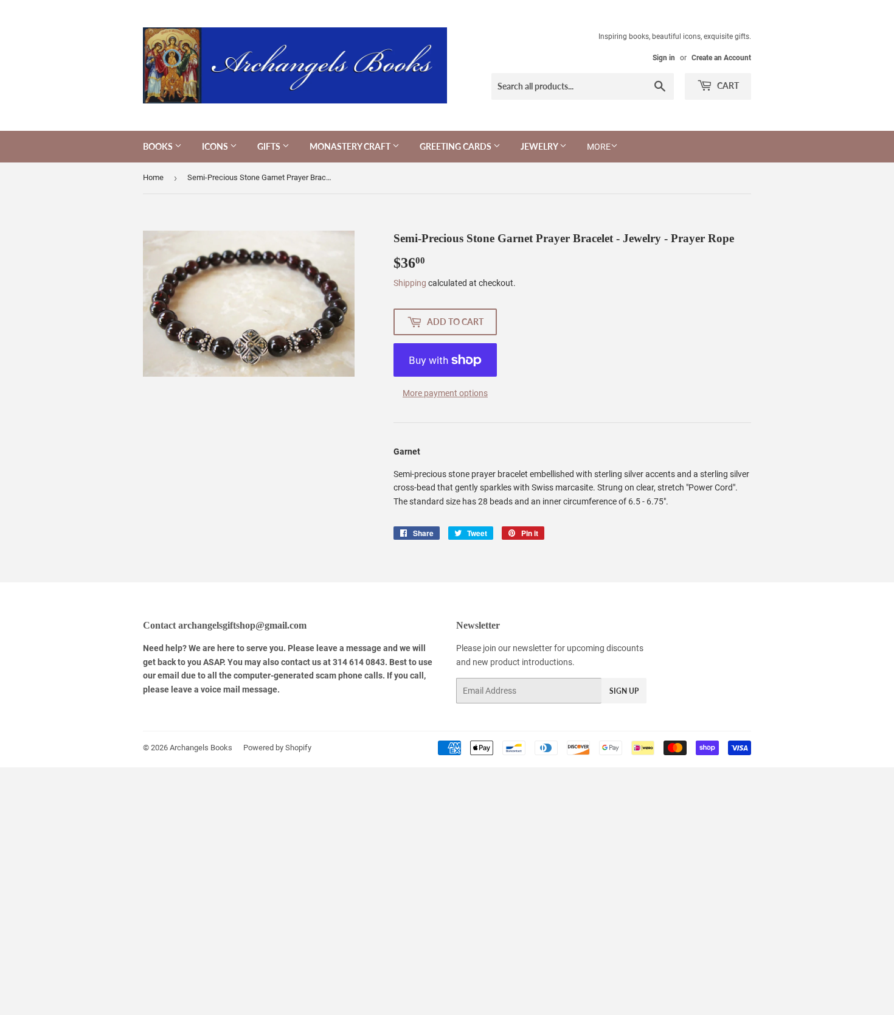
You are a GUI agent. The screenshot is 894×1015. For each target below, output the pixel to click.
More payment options (445, 393)
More (599, 147)
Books (159, 146)
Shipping (409, 283)
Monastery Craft (351, 146)
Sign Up (624, 691)
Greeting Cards (456, 146)
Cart (727, 85)
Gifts (269, 146)
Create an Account (721, 58)
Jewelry (540, 146)
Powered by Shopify (277, 747)
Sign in (664, 58)
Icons (216, 146)
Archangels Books (201, 747)
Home (153, 177)
